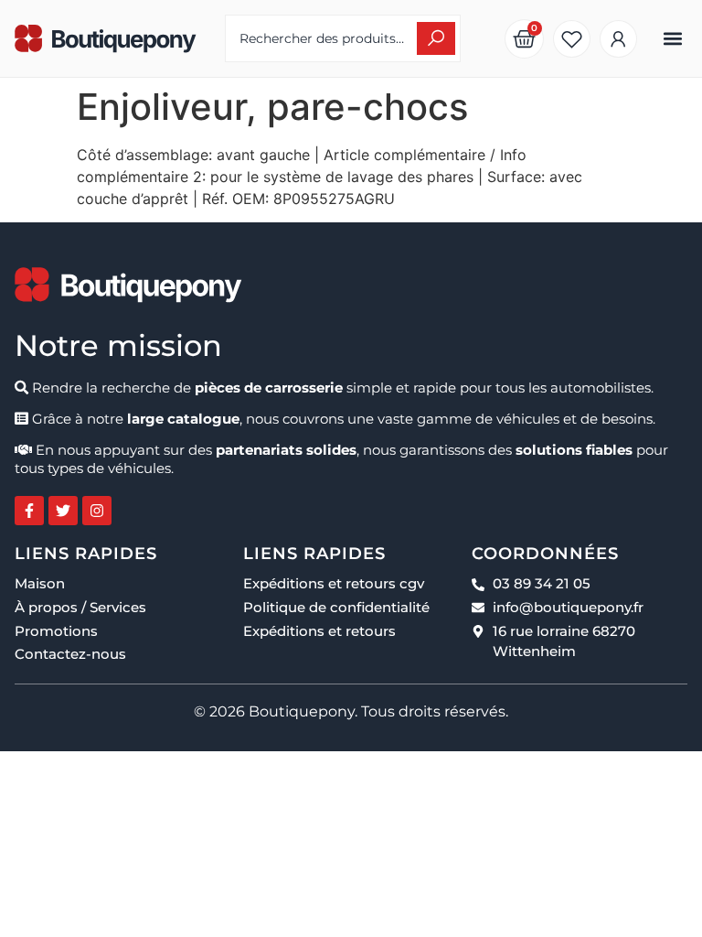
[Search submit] (436, 38)
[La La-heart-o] (571, 39)
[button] (672, 39)
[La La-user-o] (618, 39)
